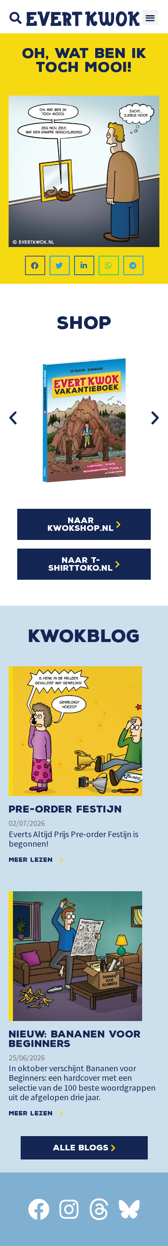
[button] (15, 18)
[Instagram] (69, 1209)
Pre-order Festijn (65, 809)
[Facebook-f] (39, 1209)
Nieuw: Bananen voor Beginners (75, 1039)
